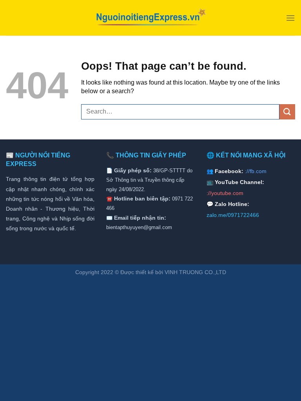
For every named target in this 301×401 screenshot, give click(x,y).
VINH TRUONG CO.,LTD (195, 272)
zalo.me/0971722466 (233, 215)
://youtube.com (225, 193)
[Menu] (290, 17)
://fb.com (256, 171)
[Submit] (287, 111)
